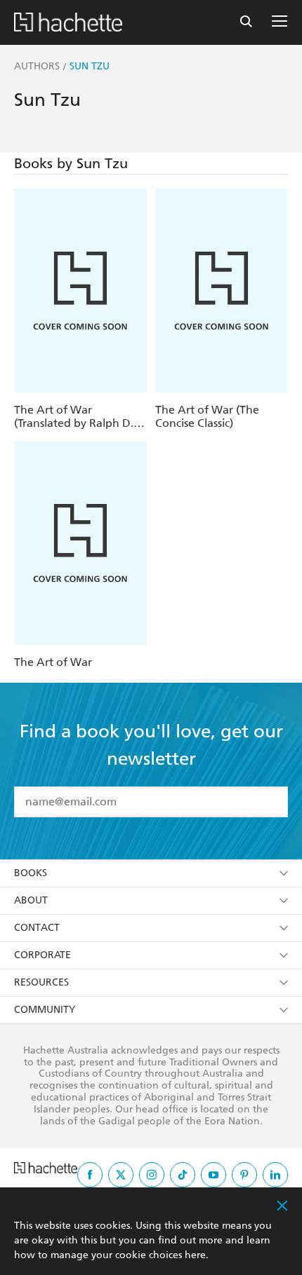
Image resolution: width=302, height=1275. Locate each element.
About (31, 900)
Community (44, 1010)
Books (30, 873)
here (195, 1255)
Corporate (42, 955)
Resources (41, 982)
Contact (37, 928)
